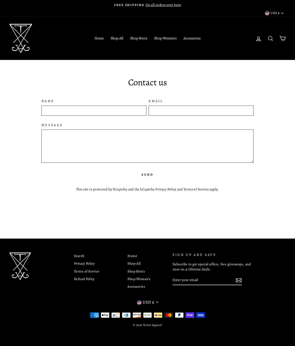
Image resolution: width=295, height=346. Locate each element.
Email (156, 101)
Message (52, 125)
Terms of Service (196, 189)
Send (148, 174)
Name (47, 101)
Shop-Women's (165, 38)
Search (79, 255)
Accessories (192, 38)
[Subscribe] (239, 280)
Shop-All (117, 38)
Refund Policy (84, 278)
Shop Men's (138, 38)
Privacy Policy (165, 189)
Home (99, 38)
